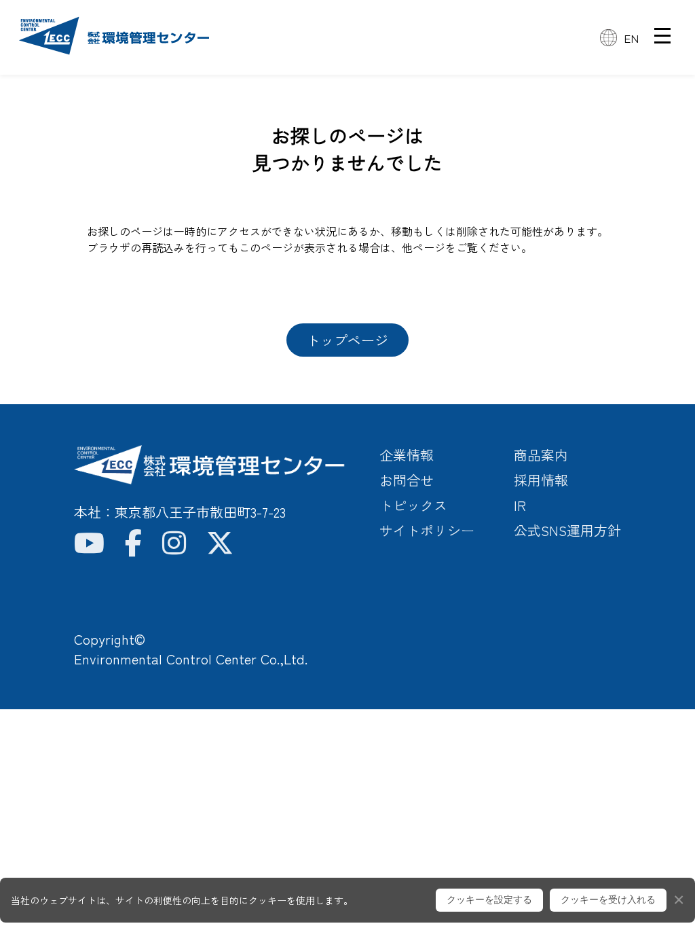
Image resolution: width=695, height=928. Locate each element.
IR (520, 505)
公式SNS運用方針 (567, 530)
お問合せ (406, 480)
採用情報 (541, 480)
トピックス (413, 505)
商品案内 (541, 455)
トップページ (347, 340)
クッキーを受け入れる (608, 899)
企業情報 (406, 455)
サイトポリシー (426, 530)
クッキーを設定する (489, 899)
